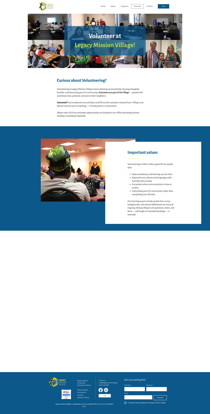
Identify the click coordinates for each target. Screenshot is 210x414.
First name (127, 385)
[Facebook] (101, 390)
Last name (149, 385)
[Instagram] (106, 390)
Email (126, 393)
